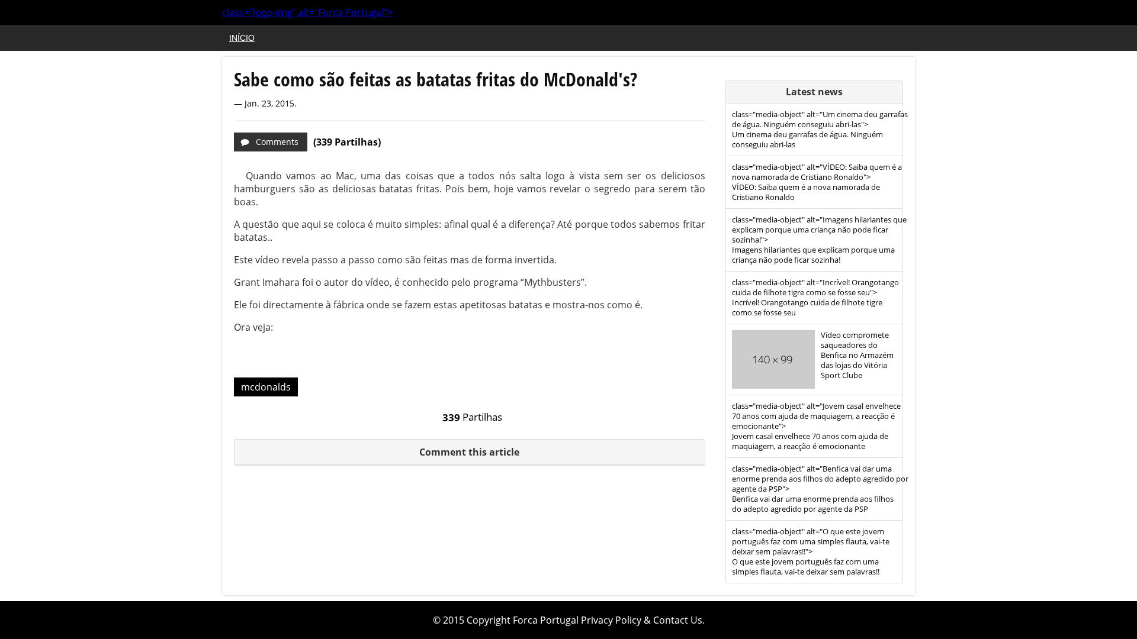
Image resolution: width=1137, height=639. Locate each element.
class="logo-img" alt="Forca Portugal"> (307, 12)
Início (242, 38)
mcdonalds (266, 386)
